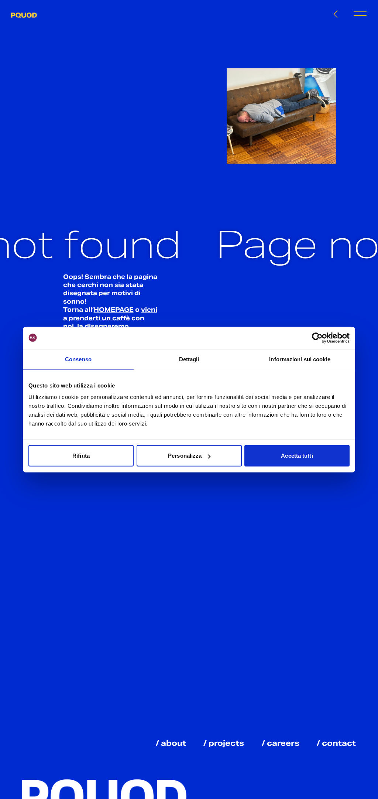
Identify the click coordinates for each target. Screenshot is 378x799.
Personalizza (185, 456)
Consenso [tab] (78, 359)
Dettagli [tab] (189, 359)
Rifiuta (81, 456)
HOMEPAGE (114, 310)
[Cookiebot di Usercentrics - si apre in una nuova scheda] (317, 337)
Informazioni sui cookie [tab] (299, 359)
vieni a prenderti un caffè (110, 314)
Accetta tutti (297, 456)
